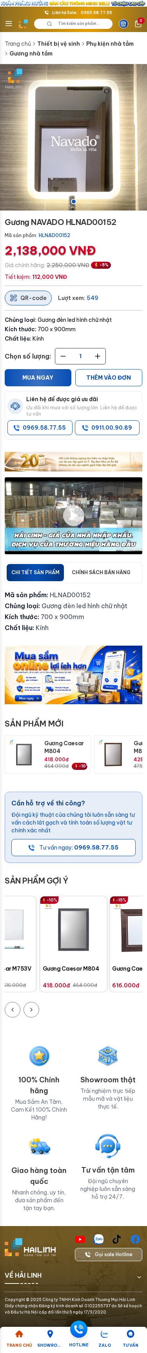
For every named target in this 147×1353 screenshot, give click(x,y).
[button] (73, 137)
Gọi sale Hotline (113, 1254)
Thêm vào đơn (108, 377)
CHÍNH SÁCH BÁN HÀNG (101, 572)
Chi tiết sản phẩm (35, 572)
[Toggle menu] (9, 24)
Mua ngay (37, 377)
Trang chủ (18, 43)
